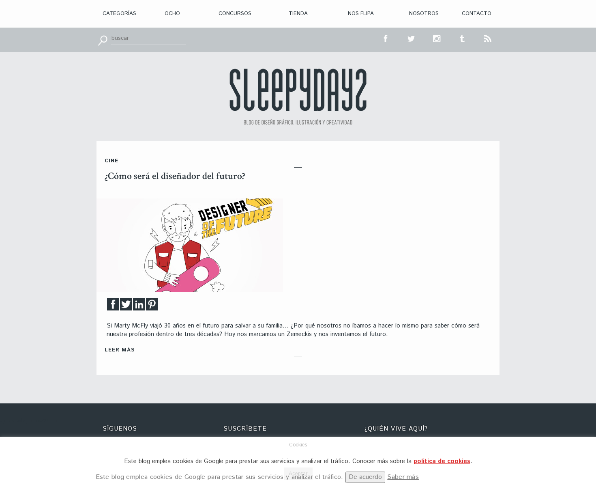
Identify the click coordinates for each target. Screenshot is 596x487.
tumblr (463, 38)
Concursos (235, 13)
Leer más (120, 350)
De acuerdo (365, 477)
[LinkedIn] (139, 306)
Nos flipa (361, 13)
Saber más (403, 477)
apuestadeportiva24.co (28, 421)
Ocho (172, 13)
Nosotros (424, 13)
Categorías (119, 13)
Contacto (476, 13)
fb (386, 38)
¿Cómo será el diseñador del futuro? (175, 176)
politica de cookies (442, 461)
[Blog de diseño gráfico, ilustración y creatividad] (298, 96)
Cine (111, 161)
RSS (488, 38)
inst (437, 38)
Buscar (102, 40)
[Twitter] (126, 306)
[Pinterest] (152, 306)
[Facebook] (113, 306)
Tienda (298, 13)
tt (411, 38)
